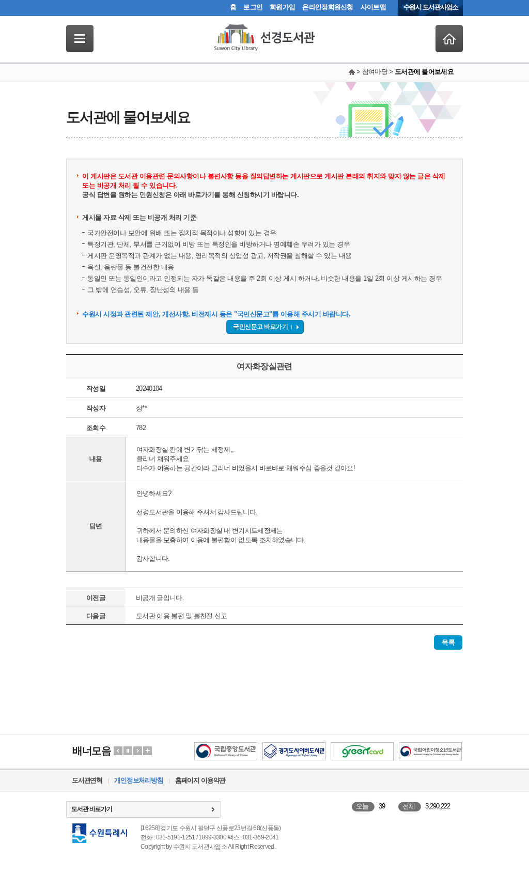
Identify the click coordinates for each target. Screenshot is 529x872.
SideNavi (80, 38)
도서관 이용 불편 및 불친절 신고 (181, 616)
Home (449, 38)
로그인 (252, 7)
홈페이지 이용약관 (200, 780)
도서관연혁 (87, 780)
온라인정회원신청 (327, 7)
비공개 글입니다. (160, 598)
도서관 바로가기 (91, 809)
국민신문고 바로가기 (260, 326)
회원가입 (282, 7)
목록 (448, 642)
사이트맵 (373, 7)
